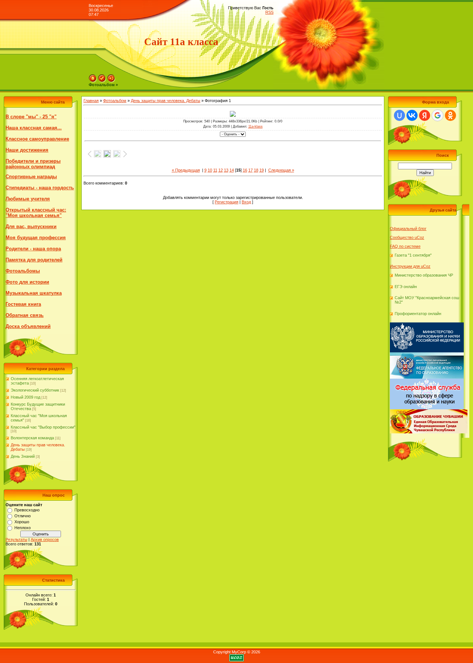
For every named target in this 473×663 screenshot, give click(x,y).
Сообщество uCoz (407, 237)
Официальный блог (408, 228)
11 (215, 170)
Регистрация (226, 202)
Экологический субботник (35, 390)
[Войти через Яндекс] (424, 115)
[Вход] (111, 76)
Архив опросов (45, 539)
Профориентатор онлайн (418, 313)
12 (220, 170)
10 (210, 170)
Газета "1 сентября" (413, 255)
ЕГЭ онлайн (406, 286)
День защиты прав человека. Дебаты (165, 100)
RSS (269, 12)
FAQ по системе (405, 246)
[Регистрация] (102, 76)
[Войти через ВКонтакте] (412, 115)
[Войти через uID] (399, 115)
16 (245, 170)
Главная (91, 100)
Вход (246, 202)
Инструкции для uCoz (410, 266)
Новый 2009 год (25, 397)
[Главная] (93, 76)
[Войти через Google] (437, 115)
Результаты (16, 539)
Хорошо (21, 522)
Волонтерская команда (32, 438)
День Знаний (23, 456)
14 (231, 170)
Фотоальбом (114, 100)
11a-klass (255, 126)
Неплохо (22, 527)
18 (256, 170)
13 (226, 170)
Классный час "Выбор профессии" (43, 427)
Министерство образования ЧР (424, 275)
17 (250, 170)
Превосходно (27, 510)
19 (261, 170)
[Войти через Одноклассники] (450, 115)
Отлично (22, 516)
